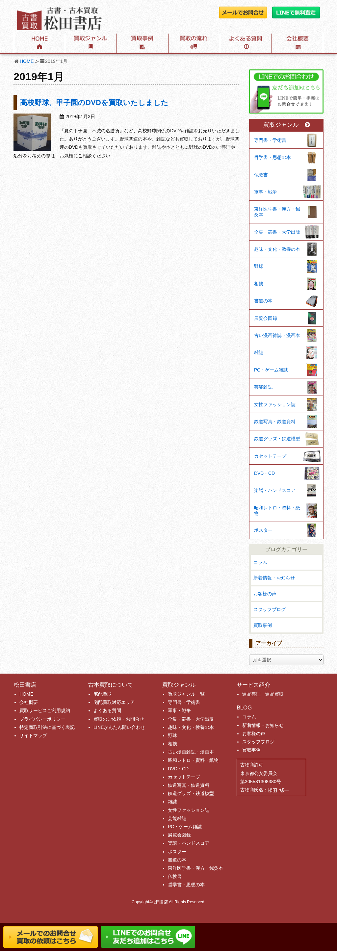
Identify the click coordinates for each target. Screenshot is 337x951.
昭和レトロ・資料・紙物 (277, 510)
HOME (27, 61)
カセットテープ (270, 456)
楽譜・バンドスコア (275, 490)
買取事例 (262, 625)
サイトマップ (33, 735)
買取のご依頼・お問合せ (118, 719)
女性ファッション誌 (275, 404)
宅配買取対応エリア (114, 702)
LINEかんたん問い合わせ (119, 727)
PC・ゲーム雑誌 (271, 370)
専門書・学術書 (270, 140)
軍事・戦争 (265, 191)
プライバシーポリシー (42, 719)
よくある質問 (107, 710)
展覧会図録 (265, 318)
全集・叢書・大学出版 (277, 232)
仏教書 (261, 174)
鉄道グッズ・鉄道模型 (277, 438)
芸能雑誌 (263, 387)
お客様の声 (264, 593)
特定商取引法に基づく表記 (47, 727)
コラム (260, 562)
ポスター (263, 530)
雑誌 (258, 352)
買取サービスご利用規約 (44, 710)
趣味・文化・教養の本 (277, 249)
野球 (258, 266)
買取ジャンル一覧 (186, 694)
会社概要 (28, 702)
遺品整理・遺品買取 (263, 694)
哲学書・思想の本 (272, 157)
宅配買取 (102, 694)
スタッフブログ (269, 609)
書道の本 (263, 300)
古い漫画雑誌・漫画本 (277, 335)
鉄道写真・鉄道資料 (275, 421)
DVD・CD (264, 473)
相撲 (258, 283)
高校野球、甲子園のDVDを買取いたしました (94, 102)
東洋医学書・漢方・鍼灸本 (277, 211)
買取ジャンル (281, 125)
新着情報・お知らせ (274, 577)
